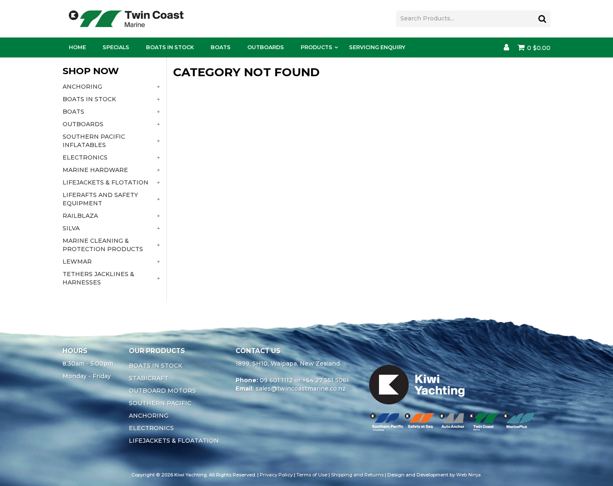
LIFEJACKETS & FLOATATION (174, 440)
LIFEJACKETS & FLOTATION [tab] (105, 182)
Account (506, 47)
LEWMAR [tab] (77, 261)
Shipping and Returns (357, 475)
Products (316, 47)
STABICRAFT (148, 378)
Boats (221, 47)
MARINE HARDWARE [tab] (95, 170)
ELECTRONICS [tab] (85, 157)
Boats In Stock (170, 47)
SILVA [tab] (71, 228)
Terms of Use (311, 475)
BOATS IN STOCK (155, 365)
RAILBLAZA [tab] (80, 215)
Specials (116, 47)
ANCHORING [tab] (82, 86)
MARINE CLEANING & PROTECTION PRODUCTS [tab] (103, 245)
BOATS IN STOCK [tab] (89, 99)
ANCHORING (148, 415)
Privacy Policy (276, 475)
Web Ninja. (469, 475)
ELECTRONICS (151, 428)
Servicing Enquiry (377, 47)
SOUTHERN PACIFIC (160, 403)
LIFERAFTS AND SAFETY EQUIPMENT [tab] (100, 199)
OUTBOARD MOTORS (162, 390)
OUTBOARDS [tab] (83, 124)
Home (77, 47)
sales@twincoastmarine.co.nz (301, 388)
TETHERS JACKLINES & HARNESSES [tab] (98, 278)
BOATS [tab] (73, 111)
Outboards (265, 47)
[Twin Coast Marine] (126, 18)
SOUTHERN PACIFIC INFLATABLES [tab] (94, 141)
